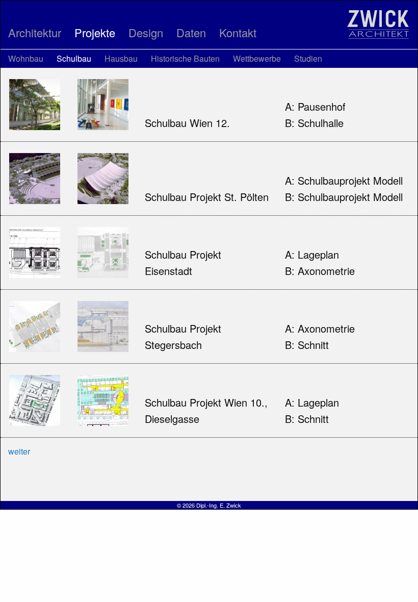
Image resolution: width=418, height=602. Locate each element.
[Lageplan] (34, 250)
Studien (308, 58)
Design (145, 32)
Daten (191, 32)
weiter (19, 451)
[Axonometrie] (102, 250)
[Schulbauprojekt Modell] (34, 176)
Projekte (94, 32)
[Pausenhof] (34, 102)
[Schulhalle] (102, 102)
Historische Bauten (185, 58)
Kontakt (237, 32)
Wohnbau (25, 58)
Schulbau (74, 58)
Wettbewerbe (257, 58)
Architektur (34, 32)
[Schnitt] (102, 324)
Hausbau (121, 58)
